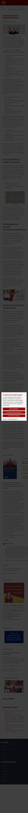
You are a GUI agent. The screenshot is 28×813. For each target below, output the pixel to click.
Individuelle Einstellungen (14, 415)
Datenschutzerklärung (12, 419)
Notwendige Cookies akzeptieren (14, 412)
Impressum (5, 419)
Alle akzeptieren (14, 409)
